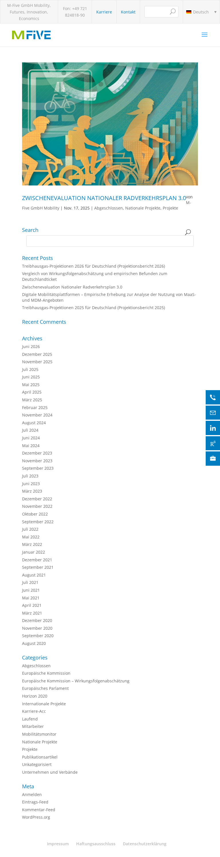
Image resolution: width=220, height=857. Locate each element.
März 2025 (32, 399)
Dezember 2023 (37, 453)
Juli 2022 (30, 529)
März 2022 (32, 544)
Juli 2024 (30, 430)
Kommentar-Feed (38, 809)
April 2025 (32, 392)
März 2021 (32, 613)
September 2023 (38, 468)
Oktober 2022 (35, 514)
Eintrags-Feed (35, 802)
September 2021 (38, 567)
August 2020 (34, 643)
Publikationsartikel (40, 757)
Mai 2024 (31, 445)
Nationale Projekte (142, 208)
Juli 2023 (30, 476)
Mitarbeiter (33, 726)
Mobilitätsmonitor (39, 734)
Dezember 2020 (37, 620)
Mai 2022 (31, 537)
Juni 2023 (31, 483)
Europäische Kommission (46, 673)
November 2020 (37, 628)
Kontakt (128, 12)
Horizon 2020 (34, 696)
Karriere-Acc (34, 711)
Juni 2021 (31, 590)
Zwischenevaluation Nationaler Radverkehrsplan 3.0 (104, 198)
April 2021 (32, 605)
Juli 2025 (30, 369)
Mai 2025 (31, 384)
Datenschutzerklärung (144, 843)
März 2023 (32, 491)
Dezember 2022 (37, 498)
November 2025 (37, 361)
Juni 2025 (31, 377)
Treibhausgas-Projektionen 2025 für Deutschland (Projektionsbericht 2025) (93, 307)
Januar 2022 (33, 552)
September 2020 (38, 635)
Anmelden (32, 794)
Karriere (104, 12)
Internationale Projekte (44, 703)
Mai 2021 (31, 598)
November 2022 (37, 506)
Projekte (170, 208)
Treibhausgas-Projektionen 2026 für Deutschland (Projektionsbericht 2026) (93, 266)
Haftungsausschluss (95, 843)
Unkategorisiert (37, 764)
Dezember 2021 (37, 559)
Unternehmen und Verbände (50, 772)
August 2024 (34, 422)
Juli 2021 (30, 582)
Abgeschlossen (108, 208)
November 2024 (37, 415)
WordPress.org (36, 817)
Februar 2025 (35, 407)
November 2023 (37, 460)
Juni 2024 (31, 438)
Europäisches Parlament (45, 688)
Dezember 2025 (37, 354)
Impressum (58, 843)
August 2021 (34, 575)
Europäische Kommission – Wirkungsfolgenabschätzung (75, 681)
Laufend (30, 719)
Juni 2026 (31, 346)
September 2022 (38, 521)
